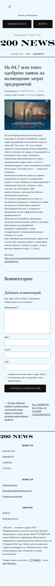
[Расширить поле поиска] (9, 6)
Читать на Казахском (27, 15)
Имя (7, 337)
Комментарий (11, 307)
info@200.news (9, 563)
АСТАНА (6, 468)
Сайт (6, 362)
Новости (40, 95)
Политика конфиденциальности (17, 490)
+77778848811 (34, 560)
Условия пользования (12, 496)
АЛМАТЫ (7, 462)
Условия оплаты (9, 485)
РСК (28, 54)
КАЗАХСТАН (17, 54)
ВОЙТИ (43, 24)
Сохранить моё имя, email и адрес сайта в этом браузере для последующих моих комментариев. (27, 377)
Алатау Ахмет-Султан (14, 95)
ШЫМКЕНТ (38, 54)
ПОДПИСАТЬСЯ (17, 24)
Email (7, 349)
